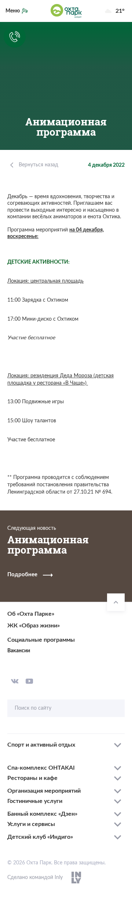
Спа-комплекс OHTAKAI (41, 768)
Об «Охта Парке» (30, 614)
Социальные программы (41, 640)
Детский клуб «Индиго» (40, 837)
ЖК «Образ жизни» (33, 626)
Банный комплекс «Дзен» (42, 814)
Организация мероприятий (44, 791)
